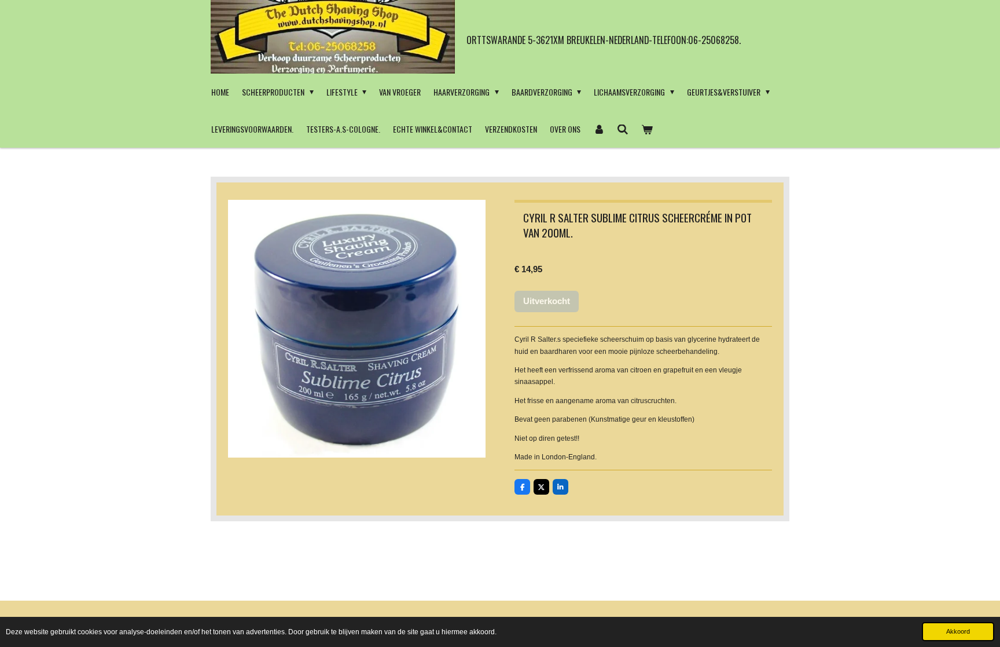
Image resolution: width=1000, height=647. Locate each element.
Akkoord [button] (958, 631)
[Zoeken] (623, 129)
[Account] (599, 129)
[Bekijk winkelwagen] (647, 129)
